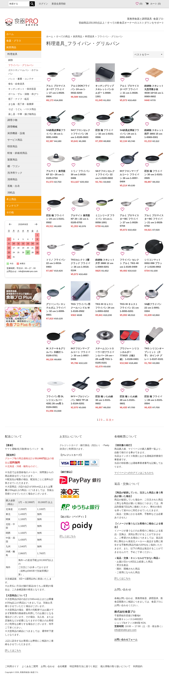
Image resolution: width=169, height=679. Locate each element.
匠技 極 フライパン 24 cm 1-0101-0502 (55, 219)
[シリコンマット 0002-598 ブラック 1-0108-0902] (154, 246)
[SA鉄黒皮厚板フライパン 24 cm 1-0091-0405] (129, 117)
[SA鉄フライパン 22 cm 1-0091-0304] (154, 291)
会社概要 (62, 666)
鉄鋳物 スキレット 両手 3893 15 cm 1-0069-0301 (154, 134)
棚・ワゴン (13, 166)
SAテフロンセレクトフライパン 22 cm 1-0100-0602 (105, 174)
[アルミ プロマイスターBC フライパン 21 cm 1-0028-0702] (154, 202)
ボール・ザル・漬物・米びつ (23, 94)
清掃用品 (12, 179)
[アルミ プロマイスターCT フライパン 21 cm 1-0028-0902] (129, 72)
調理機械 (12, 126)
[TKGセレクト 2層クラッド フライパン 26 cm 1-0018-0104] (80, 246)
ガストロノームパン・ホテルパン (23, 72)
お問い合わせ (48, 666)
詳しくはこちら (13, 650)
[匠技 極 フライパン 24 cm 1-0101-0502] (56, 202)
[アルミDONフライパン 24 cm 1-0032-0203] (80, 72)
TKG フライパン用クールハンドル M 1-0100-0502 (80, 307)
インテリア (12, 205)
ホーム (10, 34)
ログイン (43, 3)
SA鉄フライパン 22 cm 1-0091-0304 (152, 307)
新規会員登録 (59, 3)
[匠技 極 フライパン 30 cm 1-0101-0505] (154, 158)
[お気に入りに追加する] (48, 79)
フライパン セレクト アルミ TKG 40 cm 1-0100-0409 (129, 263)
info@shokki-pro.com (125, 630)
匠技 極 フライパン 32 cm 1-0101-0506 (104, 134)
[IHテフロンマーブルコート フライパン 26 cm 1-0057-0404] (129, 158)
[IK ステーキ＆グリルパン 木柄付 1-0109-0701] (56, 335)
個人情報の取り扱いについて (115, 666)
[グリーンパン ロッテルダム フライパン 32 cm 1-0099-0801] (56, 291)
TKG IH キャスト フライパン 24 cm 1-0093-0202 (104, 307)
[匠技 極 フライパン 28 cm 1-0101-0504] (154, 383)
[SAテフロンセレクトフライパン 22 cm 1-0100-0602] (105, 158)
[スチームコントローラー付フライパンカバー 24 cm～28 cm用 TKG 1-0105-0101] (105, 335)
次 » (111, 419)
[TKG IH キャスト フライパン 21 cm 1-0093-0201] (129, 291)
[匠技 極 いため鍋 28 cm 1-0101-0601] (129, 383)
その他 (10, 212)
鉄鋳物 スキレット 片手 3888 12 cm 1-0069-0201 (105, 263)
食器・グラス (13, 40)
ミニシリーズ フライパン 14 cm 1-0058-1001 (105, 219)
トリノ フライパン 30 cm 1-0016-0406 (80, 174)
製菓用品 (12, 159)
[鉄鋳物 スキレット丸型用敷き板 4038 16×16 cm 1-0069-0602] (154, 72)
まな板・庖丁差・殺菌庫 (21, 104)
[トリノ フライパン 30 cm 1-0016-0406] (80, 158)
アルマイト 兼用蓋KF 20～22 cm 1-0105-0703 (80, 219)
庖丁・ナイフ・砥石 (18, 99)
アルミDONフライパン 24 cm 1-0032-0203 (80, 89)
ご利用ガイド (12, 666)
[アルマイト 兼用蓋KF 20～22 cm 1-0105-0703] (80, 202)
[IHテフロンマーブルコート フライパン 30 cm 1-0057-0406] (80, 335)
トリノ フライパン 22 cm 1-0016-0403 (55, 263)
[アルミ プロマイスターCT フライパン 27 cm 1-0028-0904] (56, 72)
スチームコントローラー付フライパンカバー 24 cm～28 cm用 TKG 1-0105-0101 (104, 355)
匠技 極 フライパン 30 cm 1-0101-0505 (153, 174)
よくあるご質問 (30, 666)
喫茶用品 (12, 146)
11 (107, 419)
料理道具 (12, 54)
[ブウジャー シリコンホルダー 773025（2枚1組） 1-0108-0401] (129, 335)
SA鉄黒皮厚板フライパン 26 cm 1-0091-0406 (56, 134)
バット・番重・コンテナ (21, 79)
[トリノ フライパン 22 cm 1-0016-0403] (56, 246)
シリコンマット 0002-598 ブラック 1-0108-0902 (153, 263)
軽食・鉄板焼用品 (17, 153)
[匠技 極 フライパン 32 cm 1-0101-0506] (105, 117)
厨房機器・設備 (16, 133)
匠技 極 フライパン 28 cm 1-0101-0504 (153, 400)
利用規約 (137, 666)
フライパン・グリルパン (21, 65)
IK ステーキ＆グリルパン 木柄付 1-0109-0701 (55, 352)
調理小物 (12, 120)
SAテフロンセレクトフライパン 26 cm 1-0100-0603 (80, 134)
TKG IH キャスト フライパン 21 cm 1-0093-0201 (129, 307)
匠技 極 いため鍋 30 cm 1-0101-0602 (104, 400)
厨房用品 (11, 47)
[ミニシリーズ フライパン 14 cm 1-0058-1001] (105, 202)
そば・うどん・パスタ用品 (22, 109)
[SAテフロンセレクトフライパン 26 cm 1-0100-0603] (80, 117)
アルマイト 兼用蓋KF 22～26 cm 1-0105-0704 (55, 174)
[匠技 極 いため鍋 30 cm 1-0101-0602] (105, 383)
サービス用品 (14, 139)
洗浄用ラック (14, 172)
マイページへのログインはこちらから (134, 473)
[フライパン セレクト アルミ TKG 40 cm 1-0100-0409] (129, 246)
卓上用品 (11, 199)
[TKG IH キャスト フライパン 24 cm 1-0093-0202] (105, 291)
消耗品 (11, 192)
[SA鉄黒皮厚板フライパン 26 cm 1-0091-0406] (56, 117)
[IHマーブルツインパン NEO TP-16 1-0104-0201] (80, 383)
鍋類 (10, 60)
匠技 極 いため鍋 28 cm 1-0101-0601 (128, 400)
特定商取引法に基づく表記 (83, 666)
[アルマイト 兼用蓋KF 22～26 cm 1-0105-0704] (56, 158)
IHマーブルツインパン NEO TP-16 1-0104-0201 (80, 400)
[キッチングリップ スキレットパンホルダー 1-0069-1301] (105, 72)
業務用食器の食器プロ (29, 672)
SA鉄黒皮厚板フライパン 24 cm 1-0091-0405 (129, 134)
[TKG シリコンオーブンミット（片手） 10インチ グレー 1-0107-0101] (154, 335)
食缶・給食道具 (16, 84)
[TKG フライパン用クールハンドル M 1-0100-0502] (80, 291)
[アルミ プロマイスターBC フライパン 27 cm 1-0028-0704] (129, 202)
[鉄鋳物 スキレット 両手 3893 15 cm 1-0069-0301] (154, 117)
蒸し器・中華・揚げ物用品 (22, 114)
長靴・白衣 (13, 186)
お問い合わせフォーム (125, 639)
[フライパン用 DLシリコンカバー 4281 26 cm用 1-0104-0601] (56, 383)
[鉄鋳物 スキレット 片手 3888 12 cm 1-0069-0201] (105, 246)
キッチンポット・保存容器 (22, 89)
